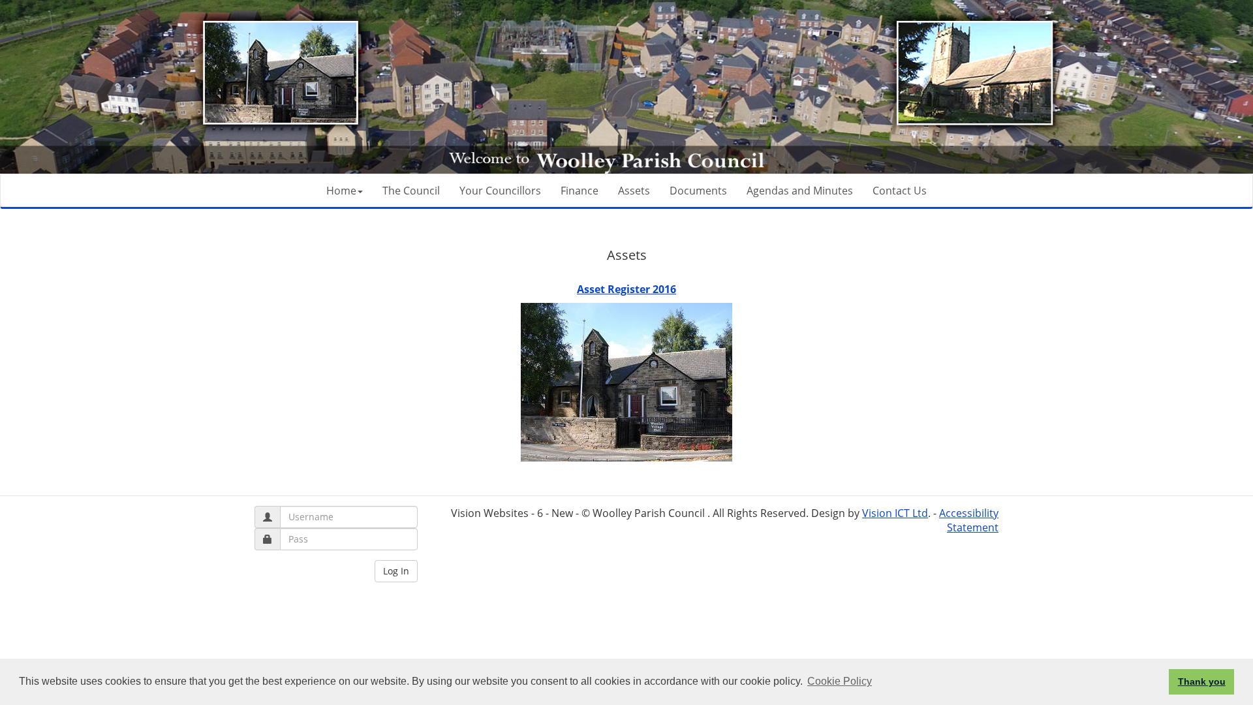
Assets (634, 190)
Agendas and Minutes (800, 190)
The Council (411, 190)
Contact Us (900, 190)
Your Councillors (500, 190)
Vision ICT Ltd (895, 513)
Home (341, 190)
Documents (698, 190)
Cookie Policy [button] (839, 681)
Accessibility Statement (968, 520)
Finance (579, 190)
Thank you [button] (1202, 681)
